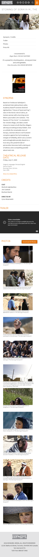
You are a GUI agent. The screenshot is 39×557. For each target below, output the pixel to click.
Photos (5, 44)
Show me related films (10, 174)
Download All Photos (29, 242)
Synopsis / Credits (9, 37)
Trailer (5, 40)
